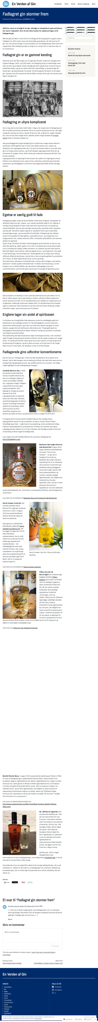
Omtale (6, 1011)
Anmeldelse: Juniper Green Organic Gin (48, 963)
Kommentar (55, 946)
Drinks (6, 996)
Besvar (10, 919)
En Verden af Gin (24, 3)
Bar (5, 989)
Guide (6, 1004)
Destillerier (7, 993)
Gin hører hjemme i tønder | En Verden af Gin (21, 906)
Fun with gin (8, 1000)
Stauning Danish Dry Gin (76, 73)
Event (6, 998)
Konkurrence (8, 1007)
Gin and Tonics (8, 1002)
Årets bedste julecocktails (12, 963)
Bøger (6, 991)
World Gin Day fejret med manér (79, 55)
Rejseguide (7, 1013)
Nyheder (6, 1009)
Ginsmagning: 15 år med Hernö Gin (76, 64)
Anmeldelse (7, 987)
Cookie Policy (38, 1018)
